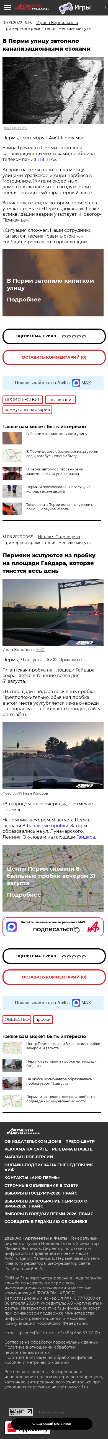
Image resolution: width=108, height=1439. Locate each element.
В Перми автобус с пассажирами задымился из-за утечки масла (54, 471)
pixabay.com (14, 127)
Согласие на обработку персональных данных (51, 1342)
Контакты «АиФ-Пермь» (32, 1177)
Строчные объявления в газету (41, 1185)
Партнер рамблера (52, 1412)
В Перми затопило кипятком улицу (50, 284)
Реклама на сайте (26, 1149)
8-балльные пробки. (46, 825)
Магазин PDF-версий (28, 1156)
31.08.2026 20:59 (18, 536)
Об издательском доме (32, 1141)
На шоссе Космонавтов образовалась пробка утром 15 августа (59, 1081)
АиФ (40, 649)
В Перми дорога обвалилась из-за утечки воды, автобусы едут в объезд (62, 453)
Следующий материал (51, 1424)
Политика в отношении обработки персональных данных (40, 1350)
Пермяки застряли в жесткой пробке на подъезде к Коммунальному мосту (60, 1099)
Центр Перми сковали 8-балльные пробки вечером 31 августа (51, 875)
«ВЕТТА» (46, 159)
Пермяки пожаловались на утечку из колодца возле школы (58, 489)
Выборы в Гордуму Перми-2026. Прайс (48, 1213)
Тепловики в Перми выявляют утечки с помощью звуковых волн (59, 507)
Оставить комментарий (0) (54, 357)
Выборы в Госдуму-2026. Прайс (40, 1193)
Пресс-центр (80, 1141)
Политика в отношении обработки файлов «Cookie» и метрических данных (48, 1360)
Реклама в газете (72, 1149)
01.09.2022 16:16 (17, 22)
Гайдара (85, 837)
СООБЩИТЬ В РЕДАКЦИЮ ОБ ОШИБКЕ (45, 1221)
